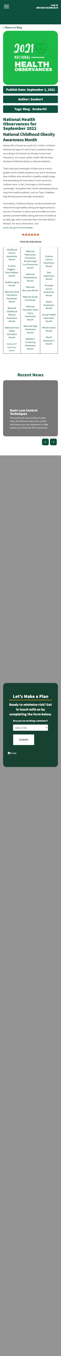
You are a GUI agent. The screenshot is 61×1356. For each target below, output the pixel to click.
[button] (6, 6)
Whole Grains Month (48, 329)
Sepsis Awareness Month (49, 305)
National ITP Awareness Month (12, 347)
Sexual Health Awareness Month (49, 318)
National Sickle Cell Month (30, 298)
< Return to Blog (12, 27)
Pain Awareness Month (49, 276)
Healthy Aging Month (12, 284)
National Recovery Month (30, 288)
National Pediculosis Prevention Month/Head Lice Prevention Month (30, 260)
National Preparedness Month (30, 278)
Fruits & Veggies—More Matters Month (11, 271)
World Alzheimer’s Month (49, 341)
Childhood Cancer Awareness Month (12, 254)
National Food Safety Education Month (12, 332)
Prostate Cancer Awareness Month (49, 290)
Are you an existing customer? (30, 721)
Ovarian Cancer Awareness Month (49, 261)
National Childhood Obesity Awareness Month (12, 314)
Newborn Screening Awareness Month (30, 344)
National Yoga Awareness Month (30, 329)
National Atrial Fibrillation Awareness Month (12, 297)
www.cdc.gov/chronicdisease (18, 227)
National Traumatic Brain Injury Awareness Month (30, 313)
